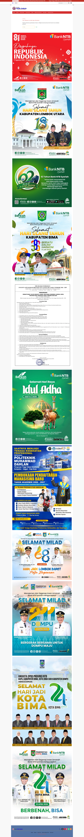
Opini (32, 12)
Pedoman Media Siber (45, 832)
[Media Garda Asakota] (19, 8)
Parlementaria (28, 12)
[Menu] (13, 3)
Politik (17, 12)
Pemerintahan (22, 12)
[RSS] (71, 829)
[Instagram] (66, 829)
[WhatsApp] (69, 829)
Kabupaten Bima (50, 12)
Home (14, 12)
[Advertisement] (7, 21)
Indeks (32, 832)
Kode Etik (39, 832)
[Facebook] (60, 829)
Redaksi (35, 832)
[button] (69, 3)
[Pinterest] (64, 829)
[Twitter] (62, 829)
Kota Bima (44, 12)
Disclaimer (51, 832)
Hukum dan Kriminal (38, 12)
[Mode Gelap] (71, 3)
